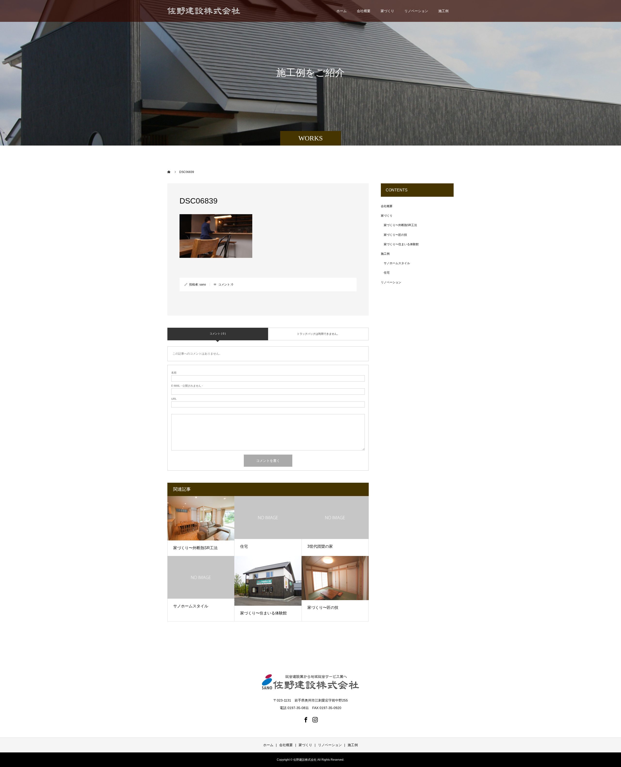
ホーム (341, 11)
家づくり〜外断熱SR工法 (195, 548)
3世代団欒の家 (320, 546)
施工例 (443, 11)
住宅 (244, 546)
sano (202, 284)
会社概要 (363, 11)
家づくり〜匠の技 (322, 607)
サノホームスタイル (190, 606)
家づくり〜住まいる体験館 (263, 613)
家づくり (387, 11)
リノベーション (416, 11)
